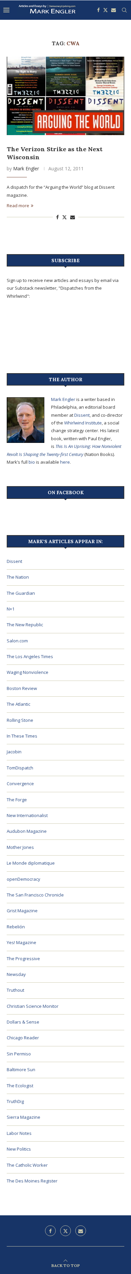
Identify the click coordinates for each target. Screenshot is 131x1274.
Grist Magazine (22, 911)
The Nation (18, 577)
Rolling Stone (20, 720)
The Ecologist (20, 1086)
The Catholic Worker (27, 1165)
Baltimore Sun (21, 1069)
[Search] (124, 10)
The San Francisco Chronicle (35, 895)
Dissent (82, 415)
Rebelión (16, 927)
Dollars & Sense (23, 1022)
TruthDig (15, 1101)
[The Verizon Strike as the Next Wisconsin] (65, 96)
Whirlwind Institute (83, 423)
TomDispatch (20, 768)
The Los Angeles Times (30, 656)
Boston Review (22, 688)
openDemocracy (23, 879)
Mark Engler (26, 168)
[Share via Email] (72, 217)
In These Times (22, 736)
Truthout (15, 990)
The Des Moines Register (32, 1181)
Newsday (16, 974)
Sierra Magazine (23, 1117)
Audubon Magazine (27, 831)
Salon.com (17, 641)
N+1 (10, 609)
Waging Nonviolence (27, 672)
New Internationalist (27, 815)
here (65, 462)
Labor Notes (19, 1133)
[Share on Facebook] (57, 217)
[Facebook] (98, 10)
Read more (18, 205)
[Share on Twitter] (64, 217)
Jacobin (14, 752)
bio (32, 462)
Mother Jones (20, 847)
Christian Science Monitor (32, 1006)
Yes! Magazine (21, 942)
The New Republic (25, 625)
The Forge (17, 800)
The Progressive (23, 958)
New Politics (19, 1149)
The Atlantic (18, 704)
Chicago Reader (23, 1038)
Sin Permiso (19, 1054)
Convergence (20, 783)
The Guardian (21, 593)
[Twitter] (105, 10)
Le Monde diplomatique (31, 863)
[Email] (113, 10)
